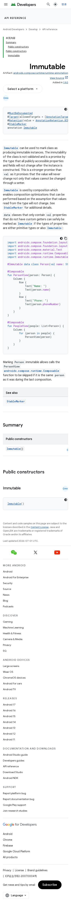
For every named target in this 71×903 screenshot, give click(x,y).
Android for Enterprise (15, 577)
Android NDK (10, 778)
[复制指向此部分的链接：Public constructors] (49, 472)
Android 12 (9, 733)
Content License (40, 527)
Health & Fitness (12, 633)
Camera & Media (12, 639)
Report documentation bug (18, 799)
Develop (33, 29)
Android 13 (9, 727)
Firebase (8, 845)
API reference (15, 18)
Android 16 (9, 710)
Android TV (9, 689)
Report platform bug (14, 793)
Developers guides (13, 760)
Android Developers (13, 29)
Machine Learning (13, 627)
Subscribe (49, 885)
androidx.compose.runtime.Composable (31, 371)
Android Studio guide (15, 754)
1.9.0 (65, 82)
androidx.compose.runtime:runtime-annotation (40, 73)
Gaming (8, 621)
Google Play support (14, 805)
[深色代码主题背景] (66, 109)
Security (7, 583)
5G (5, 650)
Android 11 (9, 739)
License (19, 870)
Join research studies (15, 810)
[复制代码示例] (66, 238)
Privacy (7, 645)
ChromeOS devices (14, 677)
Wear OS (8, 671)
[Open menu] (5, 4)
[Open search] (48, 4)
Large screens (11, 666)
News (6, 594)
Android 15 (9, 716)
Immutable (30, 127)
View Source (57, 78)
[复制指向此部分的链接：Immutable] (24, 488)
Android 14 (9, 722)
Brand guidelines (37, 870)
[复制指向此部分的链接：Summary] (26, 425)
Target (13, 116)
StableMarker (18, 124)
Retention (15, 120)
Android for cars (12, 683)
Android (7, 571)
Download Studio (13, 772)
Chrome (7, 839)
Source (7, 589)
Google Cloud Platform (16, 851)
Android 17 (9, 704)
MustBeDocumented (21, 113)
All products (10, 857)
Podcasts (8, 606)
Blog (5, 600)
